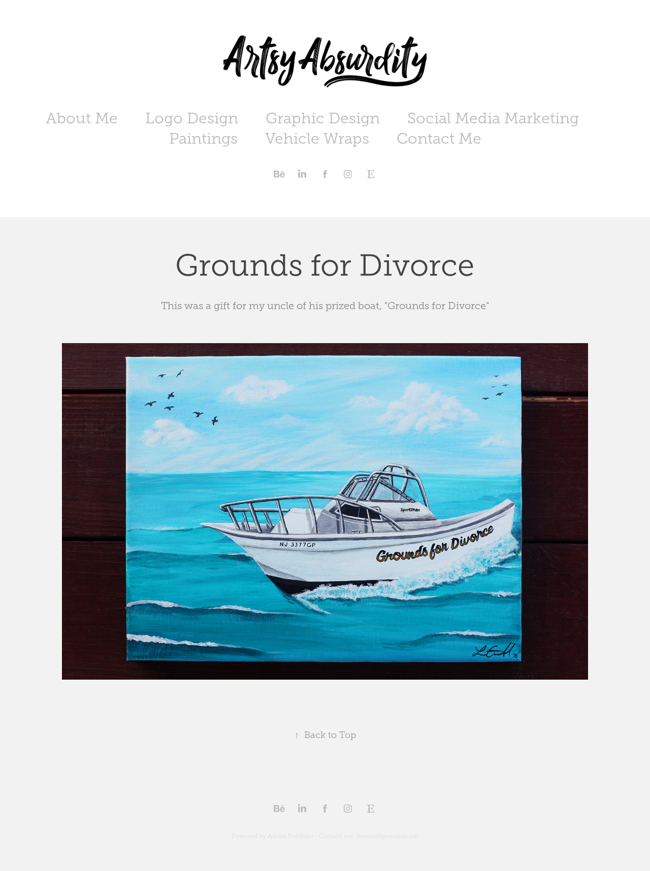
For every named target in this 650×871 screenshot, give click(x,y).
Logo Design (191, 118)
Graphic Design (323, 118)
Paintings (203, 138)
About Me (82, 118)
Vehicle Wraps (317, 138)
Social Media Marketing (493, 118)
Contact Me (439, 138)
